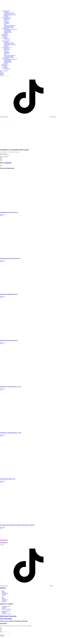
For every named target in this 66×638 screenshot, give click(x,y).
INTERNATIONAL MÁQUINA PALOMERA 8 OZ (9, 340)
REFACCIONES (5, 38)
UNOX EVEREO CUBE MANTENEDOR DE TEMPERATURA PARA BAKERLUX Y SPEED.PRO (17, 525)
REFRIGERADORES (8, 32)
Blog (3, 591)
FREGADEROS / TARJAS (9, 13)
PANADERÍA (6, 18)
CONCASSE (7, 162)
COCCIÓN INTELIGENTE (9, 26)
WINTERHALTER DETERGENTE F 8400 (7, 478)
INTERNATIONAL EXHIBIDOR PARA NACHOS (8, 294)
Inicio (3, 590)
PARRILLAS (6, 15)
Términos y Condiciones (6, 609)
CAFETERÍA (6, 21)
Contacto (4, 595)
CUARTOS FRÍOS (7, 31)
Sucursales (4, 594)
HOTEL (5, 20)
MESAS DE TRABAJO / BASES (10, 14)
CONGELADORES (7, 30)
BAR (5, 24)
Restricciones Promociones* (8, 616)
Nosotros (4, 592)
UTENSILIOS (4, 36)
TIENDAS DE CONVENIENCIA (10, 25)
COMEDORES (6, 22)
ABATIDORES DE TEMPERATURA (10, 29)
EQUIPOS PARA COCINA (6, 17)
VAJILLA (5, 37)
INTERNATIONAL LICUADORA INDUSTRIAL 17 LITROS (10, 432)
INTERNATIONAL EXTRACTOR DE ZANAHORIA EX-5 (10, 258)
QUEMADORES (7, 39)
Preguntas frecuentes (6, 606)
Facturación (4, 607)
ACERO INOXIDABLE (6, 10)
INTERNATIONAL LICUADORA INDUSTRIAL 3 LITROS (10, 386)
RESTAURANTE (7, 19)
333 (4, 540)
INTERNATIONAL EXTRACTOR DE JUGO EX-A (9, 212)
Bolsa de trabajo (5, 593)
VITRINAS (6, 33)
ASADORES (6, 11)
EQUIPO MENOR (5, 35)
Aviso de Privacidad (6, 618)
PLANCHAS (6, 16)
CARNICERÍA (6, 23)
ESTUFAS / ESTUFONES (9, 12)
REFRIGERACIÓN (5, 28)
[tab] (33, 157)
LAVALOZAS (4, 34)
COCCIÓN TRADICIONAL (9, 27)
